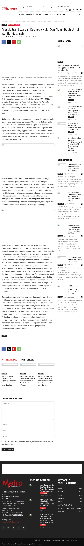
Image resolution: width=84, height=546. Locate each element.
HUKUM (38, 14)
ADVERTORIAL (48, 14)
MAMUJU (4, 373)
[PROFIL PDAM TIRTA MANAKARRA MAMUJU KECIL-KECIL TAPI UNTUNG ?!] (34, 502)
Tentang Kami (40, 7)
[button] (79, 14)
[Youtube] (80, 9)
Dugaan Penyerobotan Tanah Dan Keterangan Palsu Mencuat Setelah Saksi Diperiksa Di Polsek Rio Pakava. (46, 380)
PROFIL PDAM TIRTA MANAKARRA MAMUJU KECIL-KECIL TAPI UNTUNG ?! (47, 503)
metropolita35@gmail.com (11, 522)
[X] (73, 9)
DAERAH (29, 14)
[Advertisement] (42, 469)
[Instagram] (70, 9)
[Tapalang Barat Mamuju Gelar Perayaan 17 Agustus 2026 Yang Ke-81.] (62, 125)
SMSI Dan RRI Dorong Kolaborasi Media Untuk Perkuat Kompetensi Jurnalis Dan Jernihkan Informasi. (27, 380)
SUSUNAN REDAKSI (63, 7)
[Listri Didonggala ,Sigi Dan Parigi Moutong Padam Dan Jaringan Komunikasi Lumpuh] (34, 487)
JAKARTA (11, 22)
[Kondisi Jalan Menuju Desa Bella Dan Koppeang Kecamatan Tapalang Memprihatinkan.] (10, 368)
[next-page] (6, 389)
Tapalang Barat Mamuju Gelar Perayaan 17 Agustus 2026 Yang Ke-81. (74, 126)
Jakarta (11, 336)
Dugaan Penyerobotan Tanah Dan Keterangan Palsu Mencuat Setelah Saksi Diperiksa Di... (75, 110)
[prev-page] (3, 389)
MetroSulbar (10, 37)
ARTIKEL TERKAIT (10, 359)
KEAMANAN (44, 493)
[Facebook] (66, 9)
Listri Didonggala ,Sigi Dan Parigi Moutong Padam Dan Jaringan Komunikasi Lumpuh (47, 488)
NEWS (21, 14)
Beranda (4, 22)
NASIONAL (61, 14)
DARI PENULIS (27, 359)
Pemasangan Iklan (51, 7)
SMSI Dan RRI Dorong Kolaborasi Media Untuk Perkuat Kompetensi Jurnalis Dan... (75, 94)
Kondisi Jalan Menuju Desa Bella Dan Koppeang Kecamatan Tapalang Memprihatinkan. (9, 380)
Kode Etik (37, 540)
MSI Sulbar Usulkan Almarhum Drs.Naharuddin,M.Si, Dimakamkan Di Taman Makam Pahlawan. (75, 143)
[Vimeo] (77, 9)
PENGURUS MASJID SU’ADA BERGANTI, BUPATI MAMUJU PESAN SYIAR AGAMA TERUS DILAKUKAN (46, 519)
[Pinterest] (14, 42)
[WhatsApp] (19, 42)
